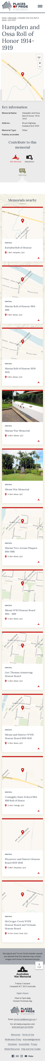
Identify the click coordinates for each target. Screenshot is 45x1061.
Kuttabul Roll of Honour (18, 247)
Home (4, 18)
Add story (22, 175)
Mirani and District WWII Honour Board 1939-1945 (19, 736)
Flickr (31, 1056)
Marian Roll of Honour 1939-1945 (20, 370)
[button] (40, 6)
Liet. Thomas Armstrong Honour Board (18, 674)
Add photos (29, 161)
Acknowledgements (31, 1039)
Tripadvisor (17, 1056)
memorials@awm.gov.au (24, 1019)
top (39, 967)
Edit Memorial (15, 161)
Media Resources (12, 1049)
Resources (15, 1034)
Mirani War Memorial (17, 489)
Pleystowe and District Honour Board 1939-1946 (22, 861)
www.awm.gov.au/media (22, 1027)
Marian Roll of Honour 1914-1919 (20, 308)
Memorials (12, 18)
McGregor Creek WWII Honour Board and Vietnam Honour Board (20, 925)
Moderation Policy (13, 1039)
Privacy (34, 1044)
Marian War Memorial (17, 430)
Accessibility (24, 1044)
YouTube (26, 1056)
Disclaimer (12, 1044)
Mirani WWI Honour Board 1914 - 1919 (20, 612)
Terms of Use (28, 1034)
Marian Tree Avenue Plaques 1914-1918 (21, 549)
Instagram (22, 1056)
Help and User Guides (31, 1049)
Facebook (13, 1056)
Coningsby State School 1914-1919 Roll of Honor (21, 798)
